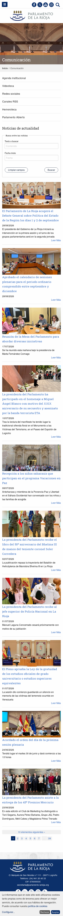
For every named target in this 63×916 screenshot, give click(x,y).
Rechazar (44, 912)
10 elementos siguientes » (31, 832)
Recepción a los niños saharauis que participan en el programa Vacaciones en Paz (31, 478)
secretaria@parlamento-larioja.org (33, 884)
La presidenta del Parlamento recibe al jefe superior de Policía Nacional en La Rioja (29, 611)
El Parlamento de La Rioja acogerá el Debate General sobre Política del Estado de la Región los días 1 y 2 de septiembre (30, 215)
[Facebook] (34, 6)
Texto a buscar (11, 141)
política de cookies (37, 906)
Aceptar (55, 912)
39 (49, 838)
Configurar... (8, 912)
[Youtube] (45, 6)
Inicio (5, 68)
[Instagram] (51, 6)
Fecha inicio (10, 153)
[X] (39, 6)
